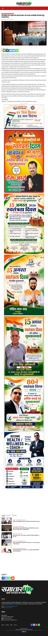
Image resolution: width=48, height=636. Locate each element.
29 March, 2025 (11, 19)
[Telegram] (10, 50)
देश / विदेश (9, 13)
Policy (11, 624)
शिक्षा (23, 526)
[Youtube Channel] (12, 578)
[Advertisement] (24, 498)
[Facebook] (7, 50)
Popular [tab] (8, 515)
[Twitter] (13, 50)
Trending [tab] (14, 515)
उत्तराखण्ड (3, 13)
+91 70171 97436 (8, 607)
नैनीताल (13, 13)
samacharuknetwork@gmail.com (10, 606)
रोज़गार (23, 541)
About (3, 624)
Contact (7, 624)
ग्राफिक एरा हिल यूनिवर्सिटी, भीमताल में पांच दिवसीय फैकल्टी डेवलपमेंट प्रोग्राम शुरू (26, 521)
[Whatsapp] (17, 50)
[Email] (4, 50)
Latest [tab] (3, 515)
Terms (15, 624)
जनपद (6, 13)
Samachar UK (5, 19)
